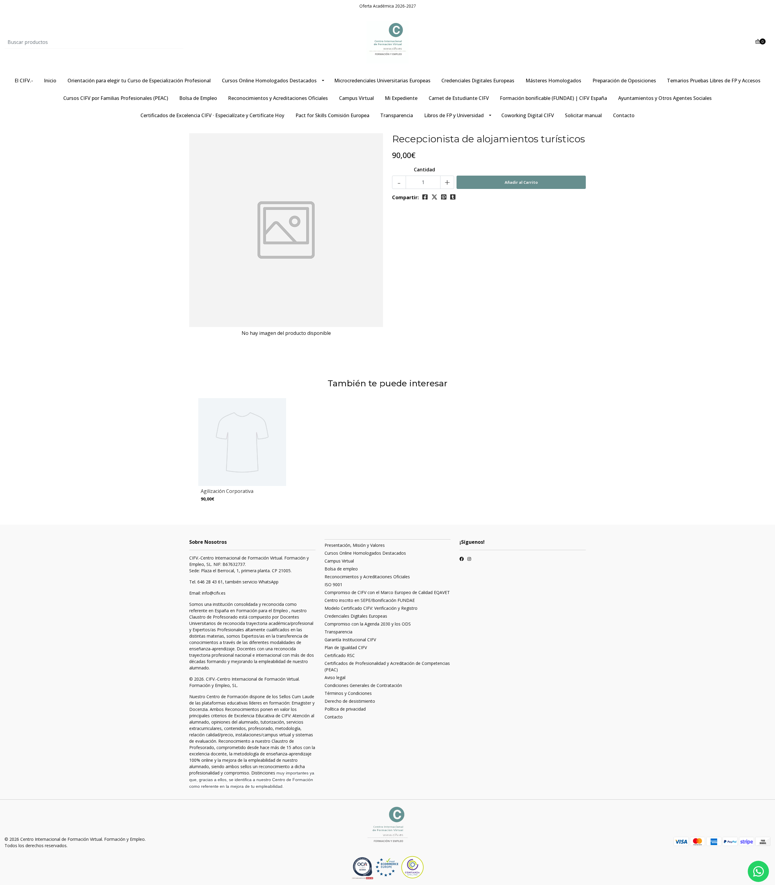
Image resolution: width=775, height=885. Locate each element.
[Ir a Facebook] (462, 559)
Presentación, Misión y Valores (355, 545)
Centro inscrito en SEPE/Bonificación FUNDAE (370, 600)
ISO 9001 (333, 584)
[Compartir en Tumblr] (453, 197)
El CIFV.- (24, 80)
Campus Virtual (356, 98)
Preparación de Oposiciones (624, 80)
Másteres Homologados (553, 80)
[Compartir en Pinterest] (444, 197)
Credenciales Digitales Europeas (477, 80)
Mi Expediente (401, 98)
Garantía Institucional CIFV (350, 639)
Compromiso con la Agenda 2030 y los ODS (368, 624)
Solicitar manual (583, 115)
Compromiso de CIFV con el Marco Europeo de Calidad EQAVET (387, 592)
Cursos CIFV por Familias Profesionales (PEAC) (115, 98)
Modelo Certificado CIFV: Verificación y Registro (371, 608)
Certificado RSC (340, 655)
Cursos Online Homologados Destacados (269, 80)
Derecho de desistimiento (350, 701)
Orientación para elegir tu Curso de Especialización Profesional (139, 80)
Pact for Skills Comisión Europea (332, 115)
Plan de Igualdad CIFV (346, 647)
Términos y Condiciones (348, 693)
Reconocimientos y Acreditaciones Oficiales (278, 98)
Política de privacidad (345, 709)
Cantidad (424, 169)
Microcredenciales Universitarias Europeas (382, 80)
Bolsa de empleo (341, 569)
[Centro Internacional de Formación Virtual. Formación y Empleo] (387, 41)
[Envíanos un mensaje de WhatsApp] (758, 871)
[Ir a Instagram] (469, 559)
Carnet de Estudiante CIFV (459, 98)
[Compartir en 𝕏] (434, 197)
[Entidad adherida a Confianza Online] (399, 867)
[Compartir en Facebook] (425, 197)
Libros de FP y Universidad (454, 115)
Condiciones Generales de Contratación (363, 685)
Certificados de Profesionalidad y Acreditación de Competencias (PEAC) (387, 666)
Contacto (624, 115)
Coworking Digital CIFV (527, 115)
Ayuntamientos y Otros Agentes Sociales (665, 98)
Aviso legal (335, 677)
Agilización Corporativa (227, 491)
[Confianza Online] (363, 868)
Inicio (50, 80)
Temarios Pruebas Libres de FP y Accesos (713, 80)
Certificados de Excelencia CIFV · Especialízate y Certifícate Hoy (212, 115)
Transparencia (396, 115)
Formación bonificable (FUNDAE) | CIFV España (553, 98)
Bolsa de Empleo (198, 98)
